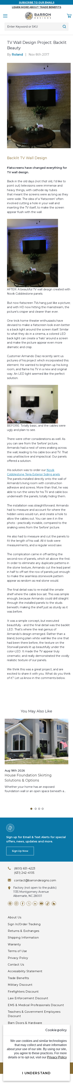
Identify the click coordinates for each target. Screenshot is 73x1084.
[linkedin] (35, 903)
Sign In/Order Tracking (24, 924)
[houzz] (53, 903)
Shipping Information (23, 937)
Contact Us (16, 964)
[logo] (38, 16)
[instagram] (16, 903)
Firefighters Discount (23, 991)
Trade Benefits (18, 978)
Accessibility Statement (25, 971)
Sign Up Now (20, 850)
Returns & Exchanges (23, 931)
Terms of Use (17, 951)
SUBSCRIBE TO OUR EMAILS (36, 2)
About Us (14, 917)
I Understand (36, 1073)
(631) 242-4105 (24, 873)
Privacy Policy (18, 958)
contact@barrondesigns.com (35, 880)
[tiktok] (47, 903)
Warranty (14, 944)
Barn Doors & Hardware (25, 1023)
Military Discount (20, 985)
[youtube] (41, 903)
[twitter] (28, 903)
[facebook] (22, 903)
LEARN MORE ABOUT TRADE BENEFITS (36, 7)
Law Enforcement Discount (28, 998)
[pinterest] (10, 903)
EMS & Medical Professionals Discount (36, 1005)
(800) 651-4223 (24, 868)
